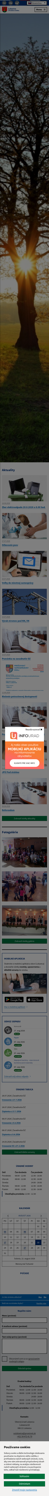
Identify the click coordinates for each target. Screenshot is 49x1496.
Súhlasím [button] (24, 1476)
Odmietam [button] (24, 1483)
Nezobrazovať (32, 729)
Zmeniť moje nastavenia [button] (24, 1490)
